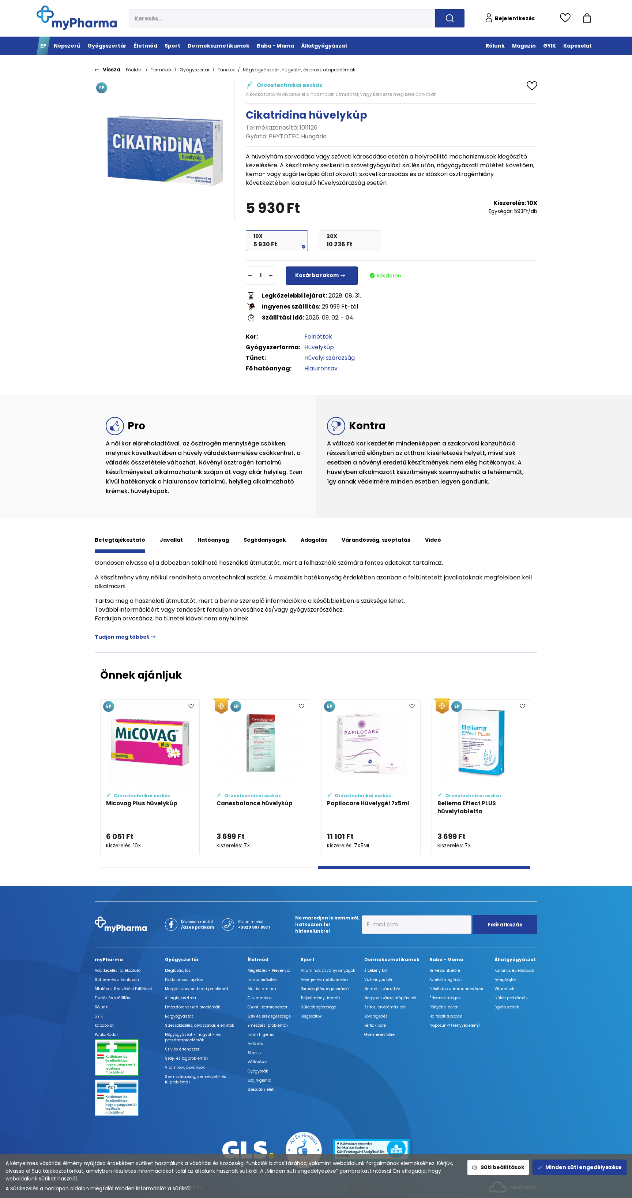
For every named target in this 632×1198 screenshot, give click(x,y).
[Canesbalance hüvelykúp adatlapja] (260, 777)
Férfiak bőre (375, 1025)
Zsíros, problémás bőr (385, 1007)
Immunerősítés (262, 979)
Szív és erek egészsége (269, 1016)
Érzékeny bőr (376, 970)
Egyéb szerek (506, 1007)
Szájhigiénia (259, 1080)
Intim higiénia (261, 1034)
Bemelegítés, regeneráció (325, 989)
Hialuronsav (321, 368)
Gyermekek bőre (379, 1034)
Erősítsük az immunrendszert (457, 989)
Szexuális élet (261, 1089)
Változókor (257, 1062)
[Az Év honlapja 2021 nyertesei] (304, 1149)
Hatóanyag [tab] (213, 540)
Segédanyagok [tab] (265, 540)
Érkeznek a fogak (444, 998)
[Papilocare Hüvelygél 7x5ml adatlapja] (371, 777)
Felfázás (255, 1043)
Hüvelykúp (319, 347)
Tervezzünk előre (444, 970)
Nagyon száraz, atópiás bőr (390, 998)
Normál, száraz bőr (382, 989)
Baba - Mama (446, 959)
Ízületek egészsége (318, 1007)
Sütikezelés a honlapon (39, 1188)
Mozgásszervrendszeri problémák (197, 989)
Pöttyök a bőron (444, 1007)
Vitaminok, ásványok (184, 1067)
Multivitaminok (262, 989)
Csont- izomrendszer (267, 1007)
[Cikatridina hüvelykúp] (165, 151)
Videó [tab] (433, 540)
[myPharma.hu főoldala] (77, 17)
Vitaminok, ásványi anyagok (328, 970)
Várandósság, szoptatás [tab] (376, 540)
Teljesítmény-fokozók (320, 998)
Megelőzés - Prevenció (269, 970)
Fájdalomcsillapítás (184, 979)
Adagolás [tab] (314, 540)
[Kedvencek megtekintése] (567, 18)
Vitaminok (504, 989)
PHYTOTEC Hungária (298, 136)
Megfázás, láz (178, 970)
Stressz (255, 1053)
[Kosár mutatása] (587, 18)
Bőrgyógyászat (179, 1016)
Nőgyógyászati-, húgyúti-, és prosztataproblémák (299, 70)
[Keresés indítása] (449, 18)
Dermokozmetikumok (392, 959)
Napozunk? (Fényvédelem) (454, 1025)
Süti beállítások (502, 1167)
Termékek (161, 70)
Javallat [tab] (171, 540)
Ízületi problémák (510, 998)
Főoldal (134, 70)
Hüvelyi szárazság (329, 358)
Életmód (258, 959)
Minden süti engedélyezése (583, 1167)
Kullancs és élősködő (514, 970)
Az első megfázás (446, 979)
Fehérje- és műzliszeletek (324, 979)
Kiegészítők (311, 1016)
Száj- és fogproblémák (186, 1058)
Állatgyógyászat (515, 959)
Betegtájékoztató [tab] (120, 540)
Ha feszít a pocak (445, 1016)
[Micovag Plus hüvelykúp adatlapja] (150, 777)
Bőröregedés (376, 1016)
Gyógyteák (258, 1071)
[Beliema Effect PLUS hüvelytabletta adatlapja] (481, 777)
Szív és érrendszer (182, 1049)
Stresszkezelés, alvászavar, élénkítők (199, 1025)
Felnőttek (318, 336)
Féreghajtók (505, 979)
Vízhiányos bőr (378, 979)
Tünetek (226, 70)
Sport (308, 959)
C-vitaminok (259, 998)
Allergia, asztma (180, 998)
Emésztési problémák (268, 1025)
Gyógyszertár (195, 70)
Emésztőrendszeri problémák (192, 1007)
